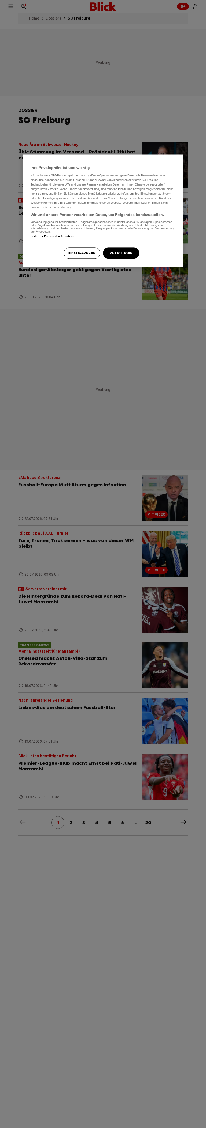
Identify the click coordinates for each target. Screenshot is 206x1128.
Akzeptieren (121, 253)
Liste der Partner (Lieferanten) (52, 236)
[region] (103, 210)
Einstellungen (81, 253)
